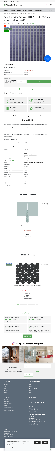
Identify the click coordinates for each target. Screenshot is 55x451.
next (50, 224)
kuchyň (30, 154)
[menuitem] (6, 10)
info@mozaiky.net (36, 423)
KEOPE (30, 390)
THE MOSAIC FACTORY (33, 388)
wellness (34, 154)
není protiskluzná (28, 158)
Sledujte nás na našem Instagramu (29, 343)
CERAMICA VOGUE (32, 397)
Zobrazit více (27, 336)
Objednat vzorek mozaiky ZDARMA (29, 89)
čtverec (26, 156)
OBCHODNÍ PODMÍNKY (8, 403)
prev (5, 224)
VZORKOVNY (6, 394)
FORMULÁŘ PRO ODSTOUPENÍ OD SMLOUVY (12, 409)
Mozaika (26, 149)
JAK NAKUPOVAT (7, 397)
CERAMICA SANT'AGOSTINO (34, 396)
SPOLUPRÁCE (6, 396)
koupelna (26, 154)
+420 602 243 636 (34, 421)
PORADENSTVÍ (6, 399)
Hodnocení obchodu (27, 311)
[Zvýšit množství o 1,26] (25, 81)
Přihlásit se (28, 374)
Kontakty (5, 1)
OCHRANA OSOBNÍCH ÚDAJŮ (9, 410)
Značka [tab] (27, 120)
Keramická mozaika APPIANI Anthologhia (33, 162)
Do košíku (39, 81)
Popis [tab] (14, 116)
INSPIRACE (6, 390)
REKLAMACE (6, 401)
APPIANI (33, 23)
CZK (34, 1)
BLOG (5, 388)
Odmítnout (37, 442)
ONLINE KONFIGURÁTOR (8, 407)
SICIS (30, 392)
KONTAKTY (6, 384)
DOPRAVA (5, 392)
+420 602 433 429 (42, 421)
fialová (25, 153)
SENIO (30, 394)
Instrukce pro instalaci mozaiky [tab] (32, 116)
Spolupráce (12, 1)
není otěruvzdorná (28, 160)
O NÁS (5, 386)
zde (11, 444)
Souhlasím (45, 442)
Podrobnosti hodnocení (23, 23)
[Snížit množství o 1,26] (18, 81)
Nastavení (10, 447)
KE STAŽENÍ (6, 405)
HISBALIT (30, 384)
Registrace (48, 1)
